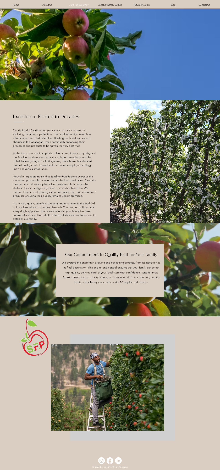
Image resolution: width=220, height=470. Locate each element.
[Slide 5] (100, 426)
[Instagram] (101, 460)
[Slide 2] (107, 426)
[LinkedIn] (118, 460)
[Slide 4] (111, 426)
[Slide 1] (115, 426)
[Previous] (54, 388)
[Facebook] (110, 460)
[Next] (161, 388)
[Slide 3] (104, 426)
